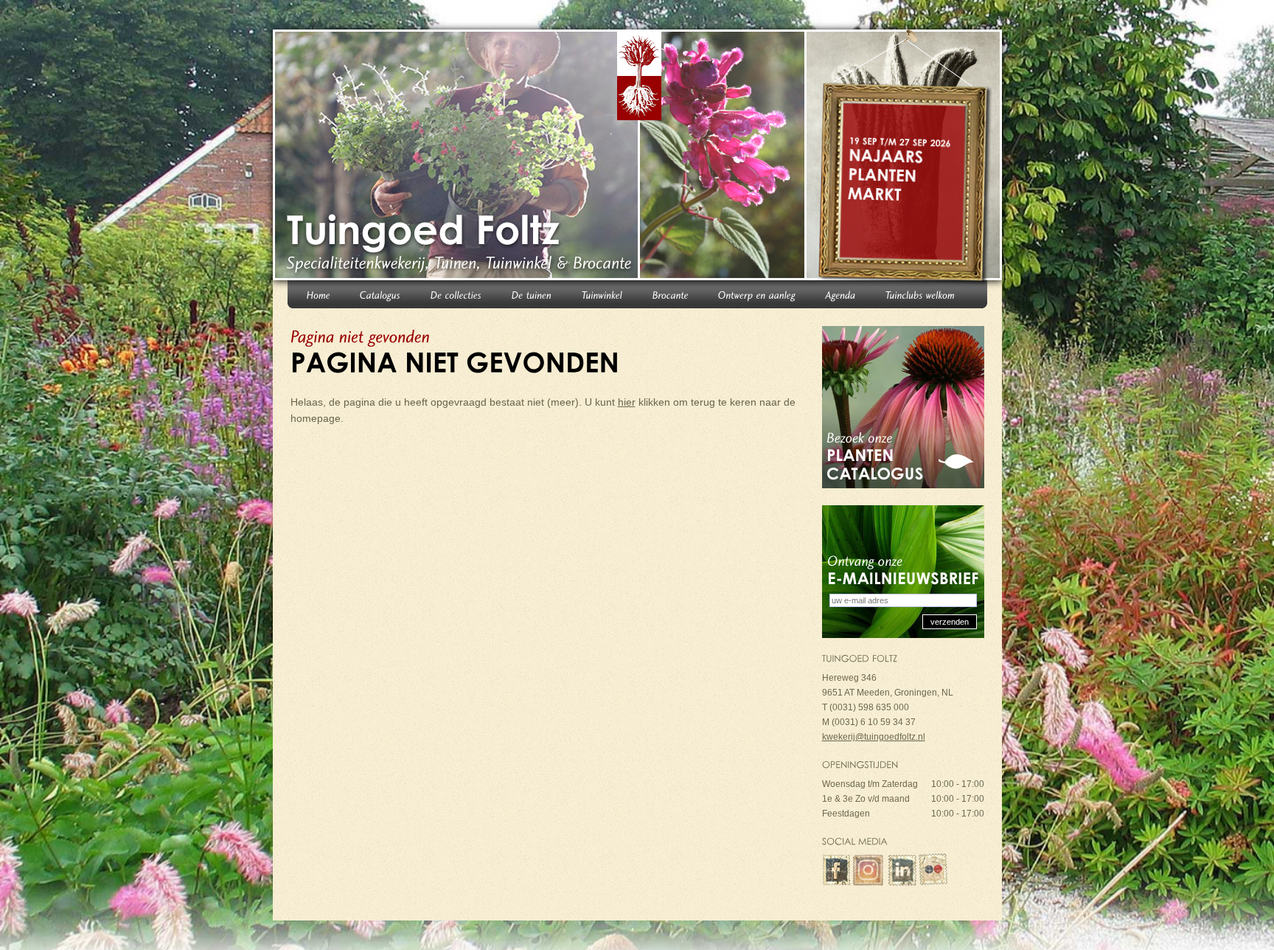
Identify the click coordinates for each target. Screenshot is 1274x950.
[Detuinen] (532, 294)
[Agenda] (841, 294)
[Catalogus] (380, 294)
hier (627, 402)
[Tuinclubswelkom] (920, 294)
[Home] (318, 294)
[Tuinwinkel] (602, 294)
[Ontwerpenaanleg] (757, 294)
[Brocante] (670, 294)
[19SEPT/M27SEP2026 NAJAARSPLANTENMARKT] (905, 158)
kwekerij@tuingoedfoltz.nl (873, 737)
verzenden (949, 621)
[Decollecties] (456, 294)
